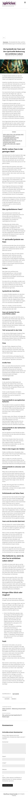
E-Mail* (4, 763)
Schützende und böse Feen (9, 139)
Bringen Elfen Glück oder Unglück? (11, 143)
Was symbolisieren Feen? (9, 136)
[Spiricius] (9, 4)
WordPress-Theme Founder (11, 794)
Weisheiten (14, 698)
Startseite (5, 42)
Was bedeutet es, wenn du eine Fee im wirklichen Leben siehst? (12, 141)
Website (4, 769)
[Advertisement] (14, 22)
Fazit (4, 145)
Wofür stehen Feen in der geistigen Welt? (13, 134)
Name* (4, 756)
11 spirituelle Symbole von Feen (11, 137)
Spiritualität (16, 693)
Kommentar (5, 742)
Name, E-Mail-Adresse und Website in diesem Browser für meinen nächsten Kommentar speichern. (12, 779)
